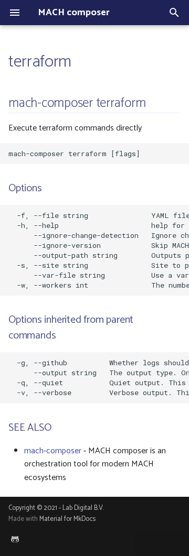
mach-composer (52, 451)
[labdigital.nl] (14, 539)
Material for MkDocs (67, 519)
